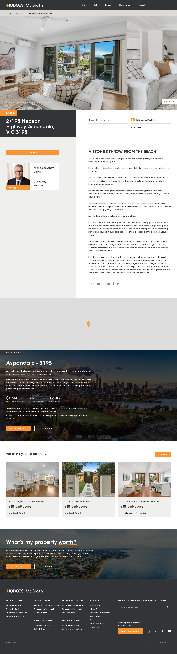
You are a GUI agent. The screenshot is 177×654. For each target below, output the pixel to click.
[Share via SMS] (104, 284)
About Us (94, 609)
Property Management (72, 605)
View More (163, 454)
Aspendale (38, 408)
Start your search (42, 625)
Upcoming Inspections (16, 613)
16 (41, 102)
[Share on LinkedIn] (108, 284)
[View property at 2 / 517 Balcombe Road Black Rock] (144, 489)
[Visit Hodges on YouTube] (169, 632)
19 (48, 102)
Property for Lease (70, 625)
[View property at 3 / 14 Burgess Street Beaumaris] (32, 489)
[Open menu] (169, 5)
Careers (93, 620)
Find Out (18, 566)
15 (39, 102)
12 (32, 102)
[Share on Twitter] (118, 284)
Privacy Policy (11, 642)
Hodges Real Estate (47, 412)
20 (51, 102)
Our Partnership (97, 616)
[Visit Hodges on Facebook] (162, 632)
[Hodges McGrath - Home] (24, 5)
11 (30, 102)
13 (34, 102)
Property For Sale (14, 605)
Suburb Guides (46, 428)
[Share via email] (98, 284)
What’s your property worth (46, 605)
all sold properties (73, 416)
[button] (89, 324)
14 (37, 102)
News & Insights (97, 623)
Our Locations (68, 613)
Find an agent (40, 613)
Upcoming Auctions (15, 616)
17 (44, 102)
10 (27, 102)
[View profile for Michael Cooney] (32, 176)
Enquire (33, 152)
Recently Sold (12, 609)
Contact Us (95, 605)
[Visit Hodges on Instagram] (149, 632)
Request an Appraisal (44, 609)
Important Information (100, 613)
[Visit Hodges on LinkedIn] (156, 632)
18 (46, 102)
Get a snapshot (18, 428)
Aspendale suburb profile (26, 416)
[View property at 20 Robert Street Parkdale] (88, 489)
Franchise (94, 627)
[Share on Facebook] (113, 284)
